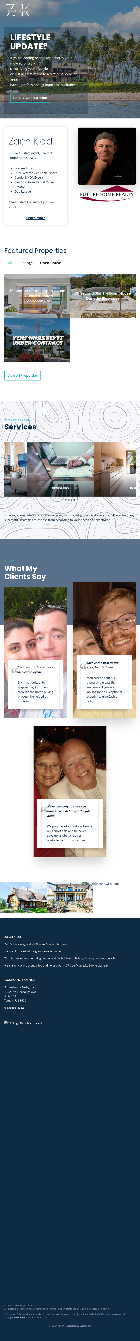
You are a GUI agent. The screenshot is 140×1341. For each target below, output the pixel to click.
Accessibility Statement (78, 1325)
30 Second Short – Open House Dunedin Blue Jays (103, 296)
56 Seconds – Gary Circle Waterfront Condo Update (37, 340)
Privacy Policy (56, 1325)
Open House (50, 263)
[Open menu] (132, 9)
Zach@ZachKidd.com (15, 1317)
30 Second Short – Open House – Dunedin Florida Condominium (37, 296)
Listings (26, 263)
